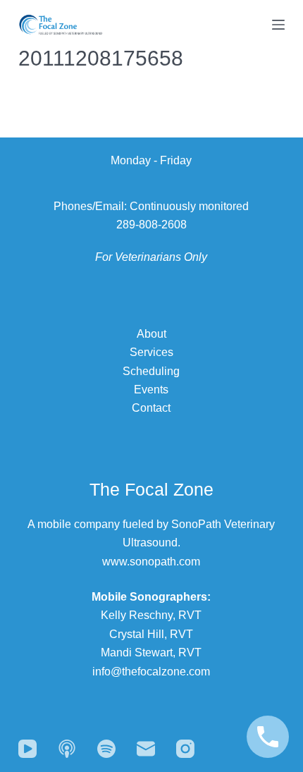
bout (155, 334)
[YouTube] (27, 749)
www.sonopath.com (151, 562)
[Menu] (278, 24)
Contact (151, 408)
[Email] (146, 749)
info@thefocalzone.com (151, 672)
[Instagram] (185, 749)
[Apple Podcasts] (67, 749)
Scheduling (151, 371)
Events (151, 390)
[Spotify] (106, 749)
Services (151, 352)
